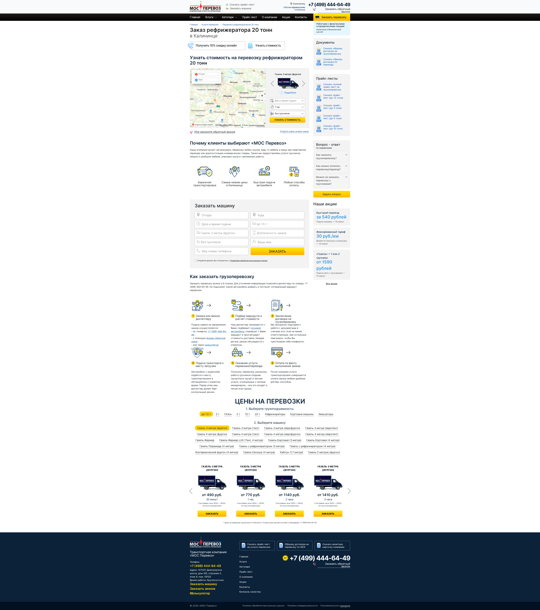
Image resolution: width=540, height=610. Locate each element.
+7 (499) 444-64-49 (329, 4)
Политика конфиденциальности (302, 605)
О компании (269, 17)
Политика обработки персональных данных (264, 605)
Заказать (277, 251)
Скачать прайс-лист (242, 4)
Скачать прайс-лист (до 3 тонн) (332, 106)
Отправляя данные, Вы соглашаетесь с (232, 260)
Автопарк (228, 17)
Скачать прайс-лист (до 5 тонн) (332, 117)
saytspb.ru (345, 606)
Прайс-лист (246, 571)
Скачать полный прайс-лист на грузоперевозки (332, 87)
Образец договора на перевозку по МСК (297, 545)
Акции (286, 17)
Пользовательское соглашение (335, 605)
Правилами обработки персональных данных (248, 260)
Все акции (331, 283)
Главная (195, 17)
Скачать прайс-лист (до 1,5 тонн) (333, 96)
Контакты (301, 17)
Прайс (249, 17)
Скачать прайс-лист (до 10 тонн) (333, 127)
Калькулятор (200, 593)
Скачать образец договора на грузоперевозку (332, 51)
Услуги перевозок (210, 24)
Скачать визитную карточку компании (333, 545)
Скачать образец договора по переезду (332, 62)
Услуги (209, 17)
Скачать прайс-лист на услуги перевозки (258, 545)
